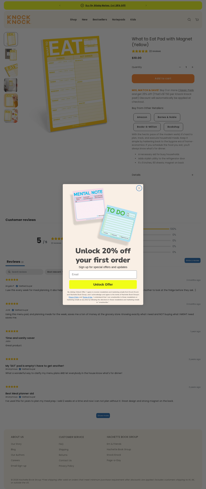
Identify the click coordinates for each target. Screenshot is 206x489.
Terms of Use (87, 297)
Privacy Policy (74, 297)
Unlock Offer (103, 284)
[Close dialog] (139, 188)
